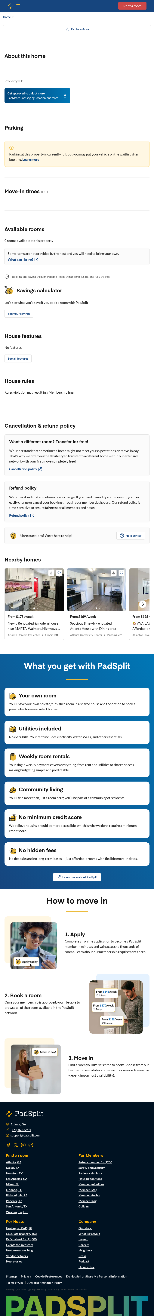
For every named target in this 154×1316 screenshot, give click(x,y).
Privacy (26, 1276)
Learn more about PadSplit (80, 877)
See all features (18, 358)
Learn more (30, 159)
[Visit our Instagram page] (23, 1145)
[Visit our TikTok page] (31, 1145)
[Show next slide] (142, 604)
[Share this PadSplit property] (51, 573)
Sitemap (11, 1276)
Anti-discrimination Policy (44, 1282)
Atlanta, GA (18, 1124)
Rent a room (132, 6)
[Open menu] (11, 6)
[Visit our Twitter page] (16, 1145)
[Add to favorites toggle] (59, 573)
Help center (134, 535)
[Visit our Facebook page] (8, 1145)
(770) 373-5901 (21, 1129)
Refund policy (19, 515)
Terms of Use (14, 1282)
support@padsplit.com (25, 1135)
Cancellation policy (23, 469)
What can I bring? (20, 259)
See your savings (19, 313)
